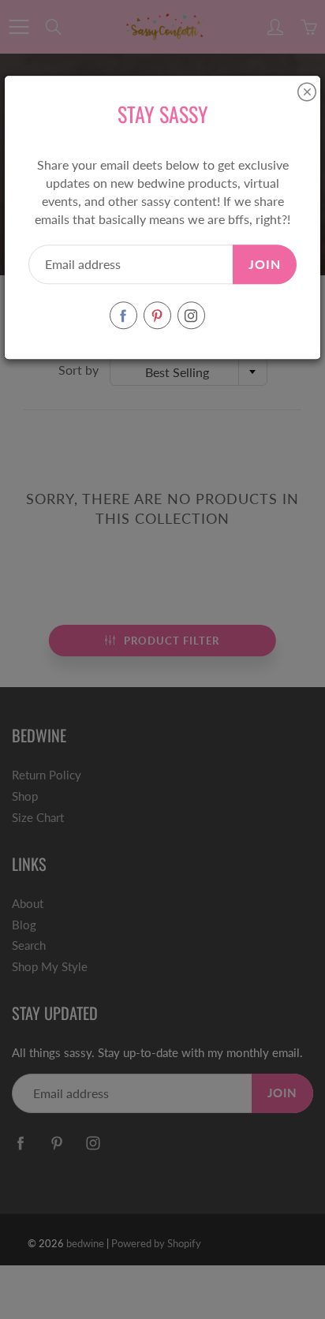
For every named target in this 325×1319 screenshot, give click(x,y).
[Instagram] (191, 316)
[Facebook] (123, 316)
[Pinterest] (157, 316)
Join (264, 263)
